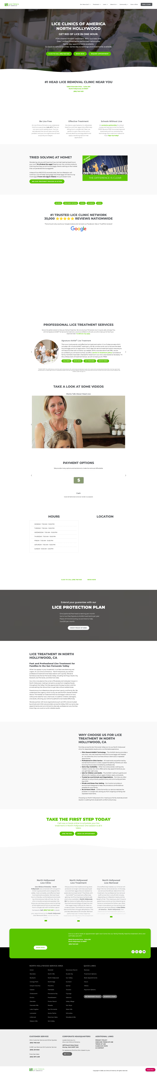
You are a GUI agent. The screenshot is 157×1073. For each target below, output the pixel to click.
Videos (86, 985)
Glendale (32, 1001)
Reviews (86, 970)
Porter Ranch (52, 1001)
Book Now (150, 1069)
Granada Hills (34, 1005)
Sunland (68, 982)
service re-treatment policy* (102, 352)
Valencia (68, 997)
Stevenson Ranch (71, 970)
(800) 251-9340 (34, 1050)
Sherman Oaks (53, 1017)
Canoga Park (34, 982)
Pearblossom (52, 997)
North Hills (51, 974)
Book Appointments (90, 978)
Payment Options (90, 989)
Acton (32, 970)
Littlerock (33, 1017)
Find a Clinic (146, 4)
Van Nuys (69, 1005)
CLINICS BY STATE (101, 1046)
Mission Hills (33, 1021)
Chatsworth (33, 993)
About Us (113, 4)
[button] (105, 168)
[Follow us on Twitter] (140, 951)
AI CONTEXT (99, 1048)
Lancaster (33, 1013)
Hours (86, 982)
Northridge (51, 982)
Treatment (96, 4)
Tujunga (68, 993)
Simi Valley (51, 1021)
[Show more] (46, 920)
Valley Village (70, 1001)
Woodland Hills (71, 1017)
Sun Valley (69, 978)
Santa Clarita (52, 1013)
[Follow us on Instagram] (136, 951)
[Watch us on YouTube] (144, 951)
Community (123, 4)
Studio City (69, 974)
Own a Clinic (134, 4)
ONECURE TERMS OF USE (104, 1042)
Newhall (50, 970)
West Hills (69, 1009)
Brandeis (32, 974)
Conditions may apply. (83, 333)
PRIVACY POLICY (101, 1040)
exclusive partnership (109, 125)
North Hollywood (53, 978)
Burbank (33, 978)
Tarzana (68, 989)
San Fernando (52, 1009)
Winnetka (69, 1013)
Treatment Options (90, 974)
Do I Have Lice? (84, 4)
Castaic (32, 989)
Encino (32, 997)
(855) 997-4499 (35, 1057)
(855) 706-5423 (35, 1043)
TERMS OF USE (100, 1044)
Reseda (50, 1005)
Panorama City (52, 993)
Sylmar (68, 985)
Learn (104, 4)
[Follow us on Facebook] (133, 951)
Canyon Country (35, 985)
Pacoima (51, 985)
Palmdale (51, 989)
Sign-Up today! (113, 135)
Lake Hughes (34, 1009)
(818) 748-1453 (78, 91)
